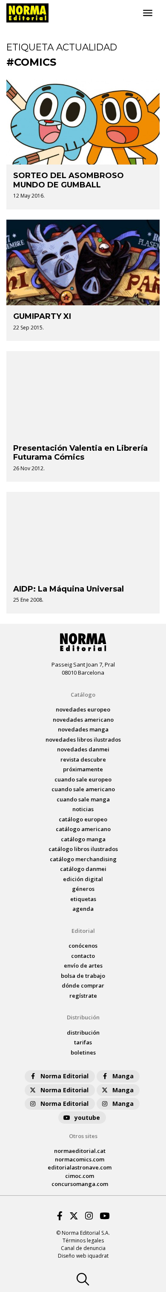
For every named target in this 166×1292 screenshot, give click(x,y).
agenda (83, 908)
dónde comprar (83, 985)
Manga (123, 1076)
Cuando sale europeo (83, 779)
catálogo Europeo (83, 819)
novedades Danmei (83, 749)
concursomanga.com (80, 1184)
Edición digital (83, 879)
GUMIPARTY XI (42, 316)
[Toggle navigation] (148, 13)
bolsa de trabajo (83, 975)
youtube (87, 1117)
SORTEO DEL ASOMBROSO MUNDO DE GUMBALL (68, 180)
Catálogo (83, 694)
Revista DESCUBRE (83, 759)
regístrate (83, 995)
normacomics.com (79, 1159)
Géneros (83, 889)
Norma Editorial (64, 1076)
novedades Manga (83, 729)
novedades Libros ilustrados (83, 739)
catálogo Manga (83, 839)
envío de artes (83, 965)
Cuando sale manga (83, 799)
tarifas (83, 1042)
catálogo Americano (83, 829)
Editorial (83, 931)
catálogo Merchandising (83, 859)
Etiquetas (83, 899)
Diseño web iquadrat (83, 1255)
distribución (83, 1032)
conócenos (83, 945)
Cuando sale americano (83, 789)
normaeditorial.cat (80, 1151)
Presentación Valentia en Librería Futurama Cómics (80, 453)
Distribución (83, 1017)
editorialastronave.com (80, 1167)
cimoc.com (79, 1176)
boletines (83, 1052)
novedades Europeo (83, 709)
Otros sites (83, 1136)
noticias (83, 809)
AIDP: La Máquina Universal (68, 589)
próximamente (83, 769)
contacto (83, 956)
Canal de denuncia (83, 1248)
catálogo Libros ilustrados (83, 849)
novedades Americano (83, 719)
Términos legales (83, 1240)
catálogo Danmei (83, 869)
